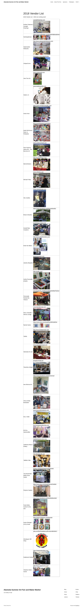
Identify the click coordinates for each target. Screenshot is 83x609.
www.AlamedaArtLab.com (40, 345)
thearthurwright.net (38, 360)
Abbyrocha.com (37, 395)
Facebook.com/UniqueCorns (41, 56)
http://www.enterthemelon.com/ (41, 237)
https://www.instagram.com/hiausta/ (42, 517)
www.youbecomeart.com (40, 143)
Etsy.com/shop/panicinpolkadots (42, 123)
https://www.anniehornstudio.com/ (42, 105)
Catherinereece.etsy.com (40, 439)
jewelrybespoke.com (38, 256)
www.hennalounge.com (39, 307)
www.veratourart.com (39, 72)
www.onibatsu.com (38, 172)
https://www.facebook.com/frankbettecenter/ (45, 498)
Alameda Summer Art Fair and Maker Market (16, 2)
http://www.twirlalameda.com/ (41, 329)
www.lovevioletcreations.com (41, 410)
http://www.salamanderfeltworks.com (43, 41)
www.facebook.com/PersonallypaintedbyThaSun (46, 290)
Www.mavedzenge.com (39, 189)
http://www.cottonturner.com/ (41, 565)
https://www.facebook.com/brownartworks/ (44, 208)
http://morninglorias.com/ (40, 157)
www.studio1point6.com (39, 86)
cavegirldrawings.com (39, 20)
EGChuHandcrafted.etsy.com (41, 425)
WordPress (77, 605)
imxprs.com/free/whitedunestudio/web (43, 468)
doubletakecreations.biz (39, 223)
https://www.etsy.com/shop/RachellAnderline (45, 322)
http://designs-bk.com (39, 454)
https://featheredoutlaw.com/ (40, 550)
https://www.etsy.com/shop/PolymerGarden (44, 484)
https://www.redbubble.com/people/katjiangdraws (46, 34)
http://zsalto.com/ (37, 271)
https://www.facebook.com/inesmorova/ (43, 375)
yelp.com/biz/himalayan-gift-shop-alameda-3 (45, 531)
